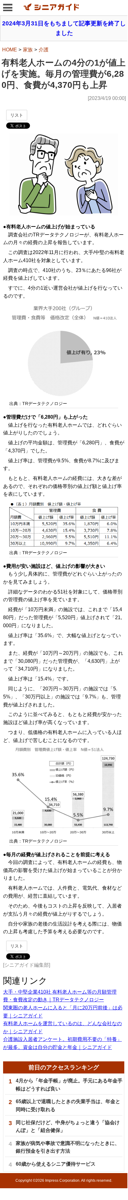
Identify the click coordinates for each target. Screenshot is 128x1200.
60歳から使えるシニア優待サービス (56, 1164)
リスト (16, 115)
